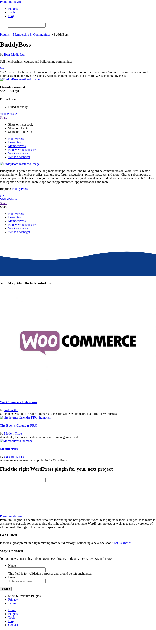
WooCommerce (18, 153)
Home (12, 610)
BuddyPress (16, 138)
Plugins (13, 8)
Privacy (13, 599)
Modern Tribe (13, 433)
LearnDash (15, 142)
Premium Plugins (11, 1)
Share (3, 117)
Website (8, 114)
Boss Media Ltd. (14, 54)
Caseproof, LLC (14, 456)
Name (12, 565)
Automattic (11, 410)
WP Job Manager (19, 157)
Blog (11, 16)
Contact (13, 625)
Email (12, 577)
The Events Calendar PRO (18, 425)
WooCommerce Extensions (18, 402)
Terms (12, 603)
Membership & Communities (31, 34)
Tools (11, 12)
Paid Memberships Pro (22, 149)
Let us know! (122, 543)
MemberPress (17, 146)
